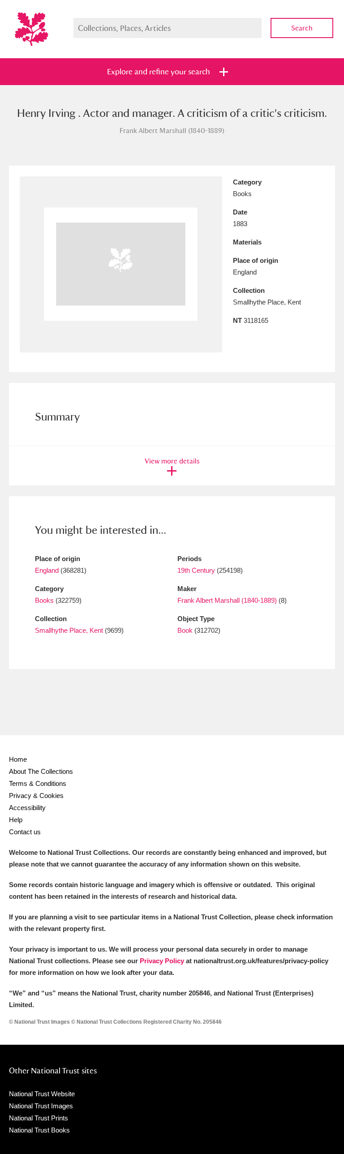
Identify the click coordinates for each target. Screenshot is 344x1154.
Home (18, 759)
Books (44, 600)
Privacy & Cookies (36, 795)
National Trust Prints (38, 1118)
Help (15, 820)
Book (185, 630)
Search (302, 28)
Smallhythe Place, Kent (69, 630)
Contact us (25, 832)
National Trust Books (39, 1130)
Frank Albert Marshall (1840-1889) (227, 600)
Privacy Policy (162, 961)
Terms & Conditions (37, 783)
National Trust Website (42, 1094)
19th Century (196, 570)
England (47, 570)
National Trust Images (41, 1106)
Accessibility (27, 807)
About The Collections (41, 771)
